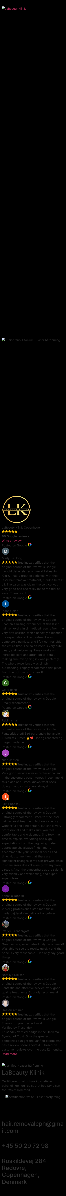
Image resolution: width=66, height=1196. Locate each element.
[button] (57, 8)
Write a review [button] (12, 540)
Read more (9, 1054)
